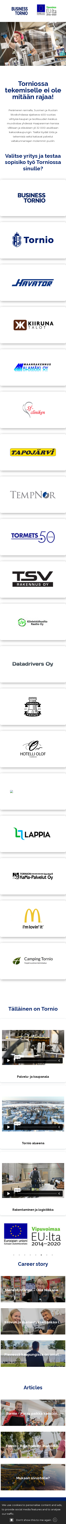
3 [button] (25, 1255)
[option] (33, 1235)
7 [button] (47, 1255)
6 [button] (41, 1255)
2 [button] (19, 1255)
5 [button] (36, 1255)
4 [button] (30, 1255)
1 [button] (14, 1255)
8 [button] (52, 1255)
